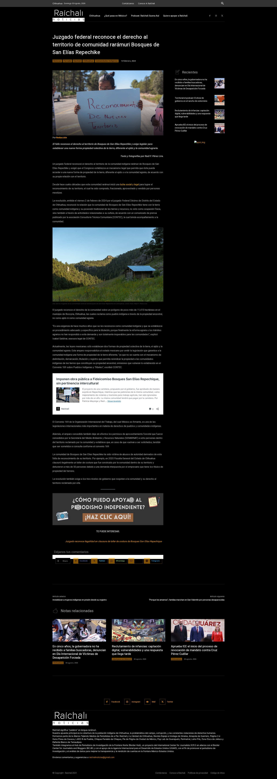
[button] (222, 3)
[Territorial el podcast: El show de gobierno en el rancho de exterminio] (219, 100)
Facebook (116, 701)
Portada (67, 61)
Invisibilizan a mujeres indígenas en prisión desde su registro (80, 599)
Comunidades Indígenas (107, 61)
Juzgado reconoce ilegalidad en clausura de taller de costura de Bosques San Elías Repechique (113, 541)
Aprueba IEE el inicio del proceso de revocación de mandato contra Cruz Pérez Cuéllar (191, 127)
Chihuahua (88, 61)
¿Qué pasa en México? (122, 659)
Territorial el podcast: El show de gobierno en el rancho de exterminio (191, 100)
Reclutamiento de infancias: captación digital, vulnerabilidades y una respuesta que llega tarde (192, 113)
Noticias (57, 61)
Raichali (77, 61)
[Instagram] (216, 15)
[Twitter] (222, 15)
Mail (153, 701)
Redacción (61, 137)
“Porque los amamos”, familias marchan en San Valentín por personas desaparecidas (186, 599)
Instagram (136, 701)
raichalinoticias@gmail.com (101, 757)
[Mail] (147, 702)
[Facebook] (209, 15)
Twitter (170, 701)
